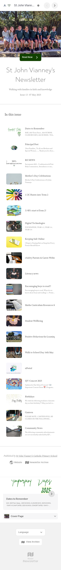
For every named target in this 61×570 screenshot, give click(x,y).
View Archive (33, 542)
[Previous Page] (47, 5)
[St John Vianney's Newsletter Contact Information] (38, 5)
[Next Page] (55, 5)
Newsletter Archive (39, 462)
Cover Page (17, 516)
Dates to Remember (17, 499)
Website (18, 462)
